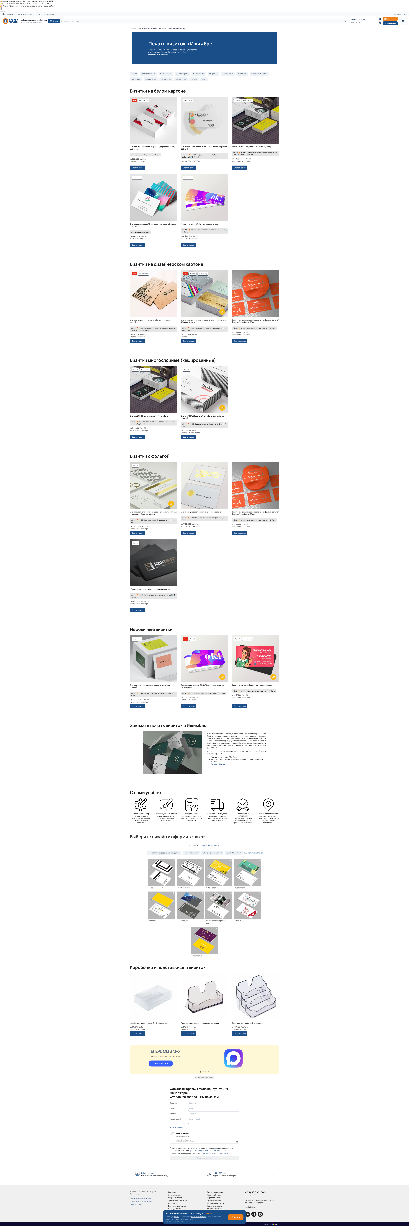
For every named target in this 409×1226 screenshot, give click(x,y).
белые (134, 73)
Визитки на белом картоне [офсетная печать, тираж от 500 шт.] (204, 148)
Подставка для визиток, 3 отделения (247, 1023)
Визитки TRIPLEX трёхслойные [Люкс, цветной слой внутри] (202, 417)
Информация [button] (48, 14)
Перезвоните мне (259, 1195)
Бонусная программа (177, 1206)
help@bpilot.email (148, 1173)
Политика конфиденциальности (141, 1198)
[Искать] (345, 21)
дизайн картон (182, 73)
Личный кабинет (174, 1195)
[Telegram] (380, 23)
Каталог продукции (215, 1192)
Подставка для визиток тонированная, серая (200, 1023)
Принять (236, 1217)
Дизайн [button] (38, 14)
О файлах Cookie (136, 1204)
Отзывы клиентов (175, 1211)
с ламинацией (165, 73)
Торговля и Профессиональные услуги (164, 853)
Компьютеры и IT (191, 853)
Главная (133, 28)
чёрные (194, 79)
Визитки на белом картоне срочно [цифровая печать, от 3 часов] (152, 148)
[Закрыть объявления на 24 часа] (1, 8)
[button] (204, 3)
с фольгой (242, 73)
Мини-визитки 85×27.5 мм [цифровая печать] (200, 224)
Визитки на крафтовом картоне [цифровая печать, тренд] (151, 321)
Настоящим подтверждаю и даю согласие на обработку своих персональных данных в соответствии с (201, 1149)
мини (204, 79)
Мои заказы (397, 14)
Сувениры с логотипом (24, 14)
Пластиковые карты (215, 1211)
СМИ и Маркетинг (234, 853)
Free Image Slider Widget (205, 1077)
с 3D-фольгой (198, 73)
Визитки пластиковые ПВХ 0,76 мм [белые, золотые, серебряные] (202, 686)
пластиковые (228, 73)
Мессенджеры (249, 1195)
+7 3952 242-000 (358, 20)
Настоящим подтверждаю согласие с (199, 1154)
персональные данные (198, 1217)
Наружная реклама (214, 1206)
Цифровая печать (214, 1197)
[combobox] (209, 845)
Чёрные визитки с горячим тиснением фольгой (150, 589)
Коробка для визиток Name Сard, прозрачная (149, 1023)
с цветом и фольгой (259, 73)
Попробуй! (172, 1203)
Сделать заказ (137, 168)
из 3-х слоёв (181, 79)
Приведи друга (174, 1209)
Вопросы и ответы (175, 1197)
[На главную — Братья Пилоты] (10, 21)
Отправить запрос (204, 1158)
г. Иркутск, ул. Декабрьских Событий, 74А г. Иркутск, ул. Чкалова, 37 (261, 1201)
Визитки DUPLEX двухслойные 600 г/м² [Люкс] (251, 147)
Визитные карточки (214, 1209)
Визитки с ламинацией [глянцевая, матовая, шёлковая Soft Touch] (153, 225)
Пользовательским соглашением (215, 1154)
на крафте (213, 73)
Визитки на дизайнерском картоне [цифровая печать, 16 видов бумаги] (203, 321)
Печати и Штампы (214, 1195)
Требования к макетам (177, 1200)
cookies (176, 1217)
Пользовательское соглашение (141, 1201)
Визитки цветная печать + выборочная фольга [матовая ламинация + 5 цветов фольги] (153, 513)
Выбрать (161, 873)
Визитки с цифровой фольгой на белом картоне (201, 512)
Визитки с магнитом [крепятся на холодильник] (252, 685)
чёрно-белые (150, 79)
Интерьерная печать (215, 1203)
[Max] (380, 19)
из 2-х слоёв (166, 79)
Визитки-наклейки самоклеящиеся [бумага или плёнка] (150, 686)
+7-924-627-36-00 (220, 1173)
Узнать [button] (157, 1063)
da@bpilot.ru (355, 22)
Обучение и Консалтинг (212, 853)
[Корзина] (403, 21)
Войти (405, 14)
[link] (204, 1)
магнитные (136, 79)
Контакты (172, 1192)
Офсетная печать (214, 1200)
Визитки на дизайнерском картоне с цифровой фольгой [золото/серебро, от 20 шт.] (255, 321)
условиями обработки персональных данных (208, 1150)
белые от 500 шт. (148, 73)
